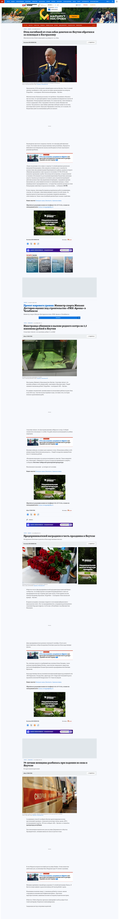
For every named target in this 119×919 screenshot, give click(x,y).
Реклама (85, 5)
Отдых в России (71, 25)
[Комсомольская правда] (29, 5)
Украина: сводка (49, 25)
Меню (2, 1)
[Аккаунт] (117, 1)
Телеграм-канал (40, 201)
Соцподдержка (67, 1)
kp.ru (70, 239)
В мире (48, 1)
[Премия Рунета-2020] (41, 5)
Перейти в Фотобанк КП (42, 84)
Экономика (42, 1)
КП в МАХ (56, 25)
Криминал (31, 519)
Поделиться (91, 42)
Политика (28, 1)
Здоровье (59, 1)
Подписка (92, 5)
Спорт (78, 1)
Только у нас (36, 25)
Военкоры (42, 25)
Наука (74, 1)
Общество (34, 1)
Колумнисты (85, 1)
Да (49, 9)
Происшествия (94, 1)
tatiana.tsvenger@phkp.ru (45, 207)
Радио (79, 5)
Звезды (53, 1)
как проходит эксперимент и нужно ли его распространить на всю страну (55, 158)
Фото (8, 1)
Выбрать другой (54, 9)
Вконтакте (48, 201)
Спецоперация (20, 1)
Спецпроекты (79, 25)
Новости (31, 25)
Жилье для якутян (63, 25)
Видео (13, 1)
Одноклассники (56, 201)
